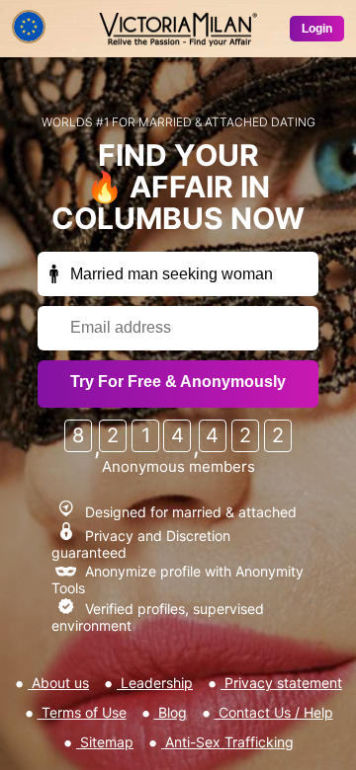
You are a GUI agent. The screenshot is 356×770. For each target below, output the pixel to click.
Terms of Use (82, 712)
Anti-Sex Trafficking (227, 741)
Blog (170, 712)
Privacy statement (281, 682)
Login (317, 29)
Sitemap (105, 741)
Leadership (155, 682)
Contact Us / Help (274, 712)
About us (58, 682)
